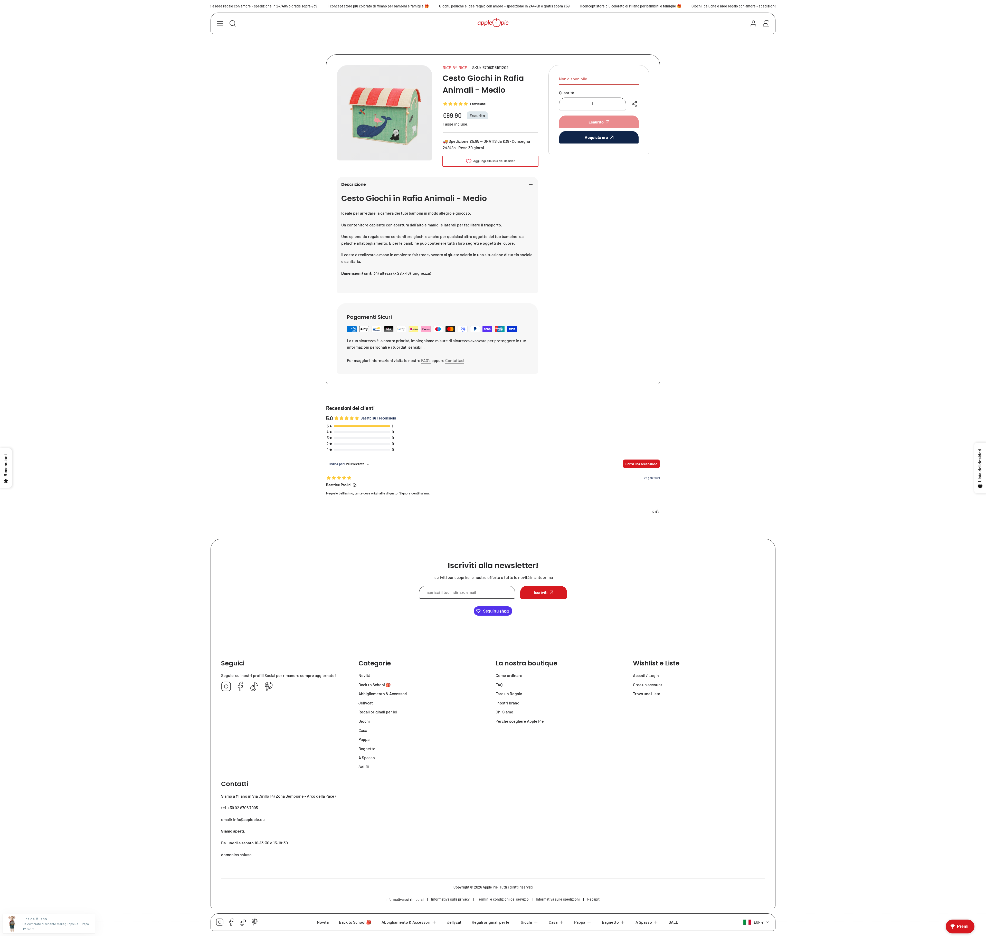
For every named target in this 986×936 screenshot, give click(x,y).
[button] (766, 23)
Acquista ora (596, 137)
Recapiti (594, 899)
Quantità (566, 92)
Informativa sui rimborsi (404, 899)
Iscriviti (540, 592)
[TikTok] (254, 686)
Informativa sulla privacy (450, 899)
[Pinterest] (268, 686)
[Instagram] (226, 686)
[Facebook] (240, 686)
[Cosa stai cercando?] (232, 23)
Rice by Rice (455, 67)
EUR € (759, 922)
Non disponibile (573, 78)
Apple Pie (490, 887)
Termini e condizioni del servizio (503, 899)
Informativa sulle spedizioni (558, 899)
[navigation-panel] (220, 23)
